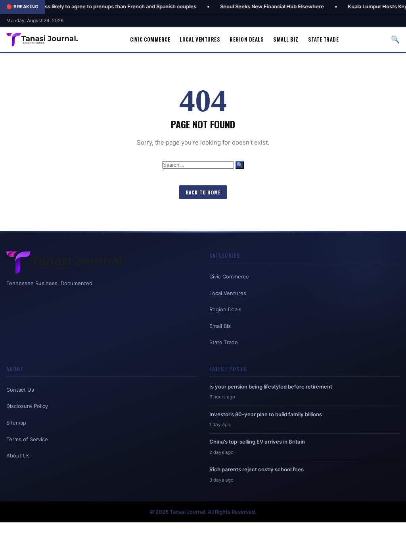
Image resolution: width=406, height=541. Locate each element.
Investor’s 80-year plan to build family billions (265, 414)
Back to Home (203, 192)
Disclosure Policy (27, 406)
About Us (18, 455)
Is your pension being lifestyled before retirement (270, 386)
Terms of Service (27, 439)
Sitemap (16, 422)
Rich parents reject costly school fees (256, 469)
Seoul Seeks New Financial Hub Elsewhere (251, 7)
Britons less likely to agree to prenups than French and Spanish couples (88, 7)
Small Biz (286, 39)
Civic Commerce (150, 39)
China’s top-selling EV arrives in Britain (257, 441)
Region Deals (247, 39)
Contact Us (20, 390)
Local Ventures (200, 39)
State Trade (323, 39)
